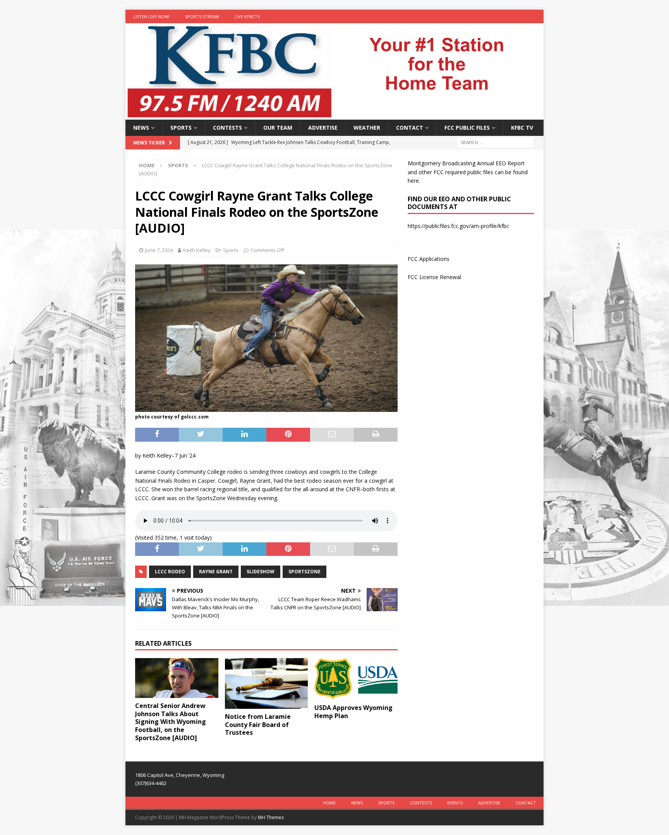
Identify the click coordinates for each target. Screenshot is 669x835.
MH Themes (271, 817)
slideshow (260, 571)
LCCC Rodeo (170, 571)
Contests (227, 127)
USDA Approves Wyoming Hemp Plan (353, 711)
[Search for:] (495, 142)
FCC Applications (428, 258)
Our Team (277, 127)
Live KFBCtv (247, 16)
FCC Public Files (467, 127)
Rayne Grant (216, 571)
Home (329, 803)
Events (455, 803)
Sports (181, 127)
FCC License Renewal (434, 277)
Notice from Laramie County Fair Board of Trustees (258, 724)
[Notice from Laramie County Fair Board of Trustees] (266, 683)
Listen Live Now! (151, 16)
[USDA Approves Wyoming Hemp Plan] (356, 679)
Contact (409, 127)
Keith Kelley (197, 250)
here (413, 180)
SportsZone (304, 571)
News (141, 127)
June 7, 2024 (159, 250)
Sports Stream (202, 16)
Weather (366, 127)
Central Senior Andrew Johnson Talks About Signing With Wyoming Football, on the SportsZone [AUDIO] (170, 721)
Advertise (323, 127)
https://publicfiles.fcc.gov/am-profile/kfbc (458, 226)
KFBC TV (522, 127)
